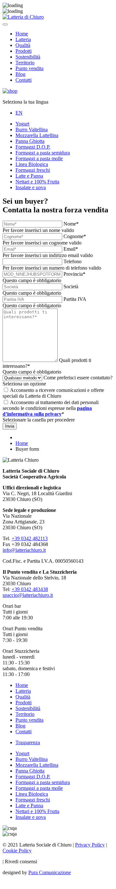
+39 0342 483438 (30, 589)
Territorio (24, 62)
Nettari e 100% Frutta (37, 181)
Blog (20, 74)
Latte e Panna (29, 176)
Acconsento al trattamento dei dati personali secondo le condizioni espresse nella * (51, 408)
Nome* (71, 224)
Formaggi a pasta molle (39, 158)
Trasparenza (27, 742)
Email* (70, 249)
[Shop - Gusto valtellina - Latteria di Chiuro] (10, 91)
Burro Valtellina (31, 129)
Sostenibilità (27, 57)
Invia (9, 426)
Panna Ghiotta (29, 141)
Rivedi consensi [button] (21, 861)
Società (70, 286)
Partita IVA (74, 299)
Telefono (72, 261)
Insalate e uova (30, 187)
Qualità (22, 45)
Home (21, 33)
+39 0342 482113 (30, 538)
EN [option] (19, 113)
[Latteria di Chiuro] (23, 17)
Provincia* (74, 274)
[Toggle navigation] (5, 24)
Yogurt (22, 123)
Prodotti (23, 51)
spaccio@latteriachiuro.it (28, 595)
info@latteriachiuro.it (24, 550)
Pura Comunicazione (49, 872)
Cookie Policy (17, 850)
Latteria (23, 39)
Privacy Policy (90, 844)
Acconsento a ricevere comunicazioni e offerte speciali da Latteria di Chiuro (53, 393)
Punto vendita (29, 68)
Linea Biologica (31, 164)
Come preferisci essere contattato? (78, 377)
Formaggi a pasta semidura (42, 152)
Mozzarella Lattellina (36, 135)
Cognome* (74, 236)
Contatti (23, 80)
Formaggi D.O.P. (32, 147)
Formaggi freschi (32, 170)
